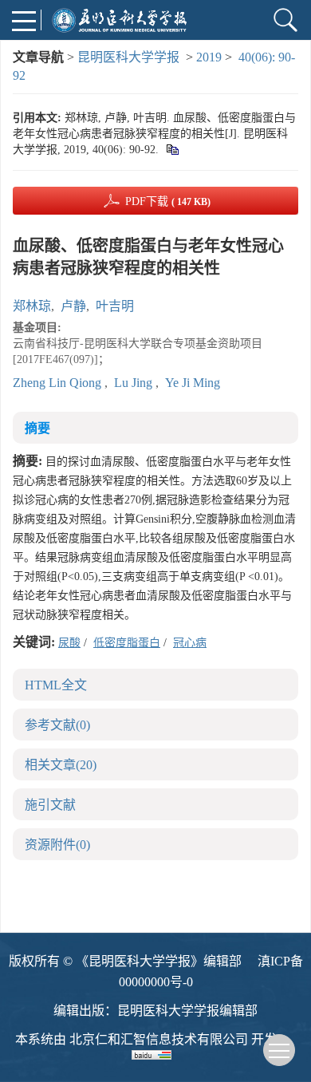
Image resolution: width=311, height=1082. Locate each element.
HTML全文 (56, 685)
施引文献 (50, 805)
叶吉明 (115, 306)
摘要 (37, 428)
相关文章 (60, 765)
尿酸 (69, 643)
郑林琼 (32, 306)
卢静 (73, 306)
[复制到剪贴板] (172, 150)
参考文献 (57, 725)
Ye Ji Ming (192, 382)
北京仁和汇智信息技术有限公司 (158, 1039)
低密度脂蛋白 (126, 643)
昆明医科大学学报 (128, 57)
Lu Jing (135, 382)
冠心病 (190, 643)
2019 (209, 57)
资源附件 (57, 844)
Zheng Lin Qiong (58, 382)
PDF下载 (168, 201)
